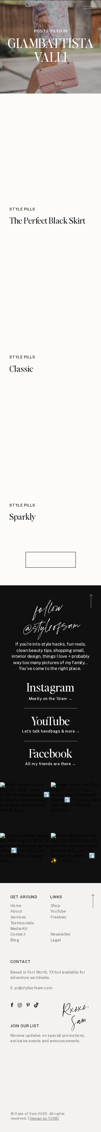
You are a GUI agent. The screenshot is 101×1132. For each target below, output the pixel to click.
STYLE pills (22, 209)
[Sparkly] (50, 448)
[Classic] (50, 300)
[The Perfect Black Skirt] (50, 152)
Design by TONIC (44, 1118)
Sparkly (22, 516)
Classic (21, 368)
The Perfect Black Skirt (47, 220)
